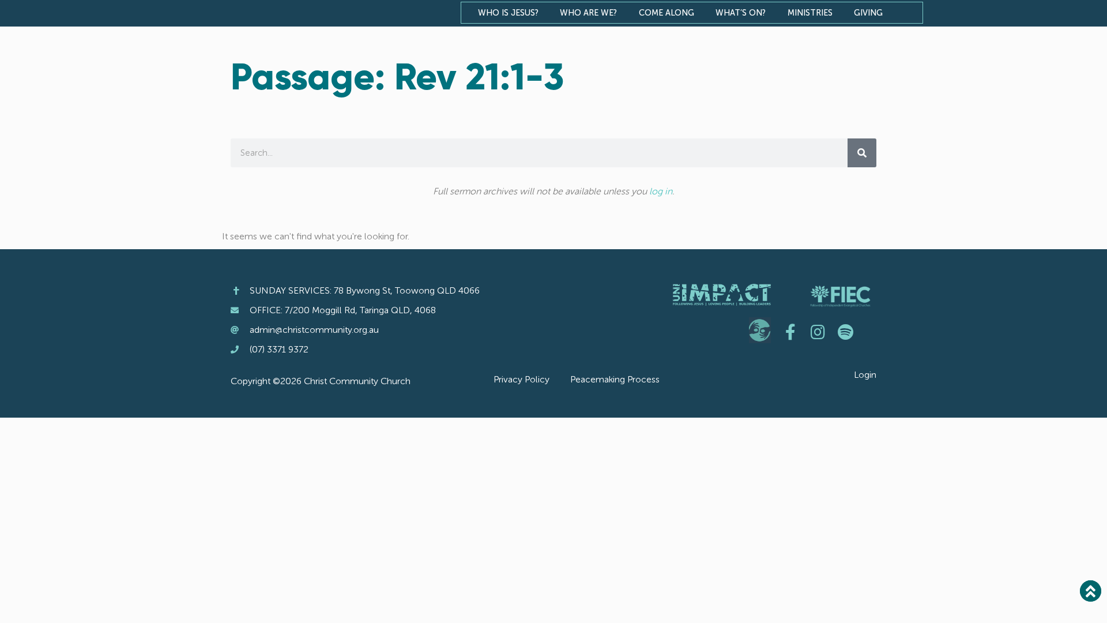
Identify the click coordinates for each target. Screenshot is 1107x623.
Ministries (810, 12)
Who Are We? (588, 12)
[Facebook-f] (790, 332)
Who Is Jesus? (508, 12)
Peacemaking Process (615, 379)
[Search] (862, 152)
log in (660, 191)
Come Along (666, 12)
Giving (868, 12)
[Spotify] (846, 332)
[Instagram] (818, 332)
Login (865, 374)
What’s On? (741, 12)
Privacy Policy (521, 379)
